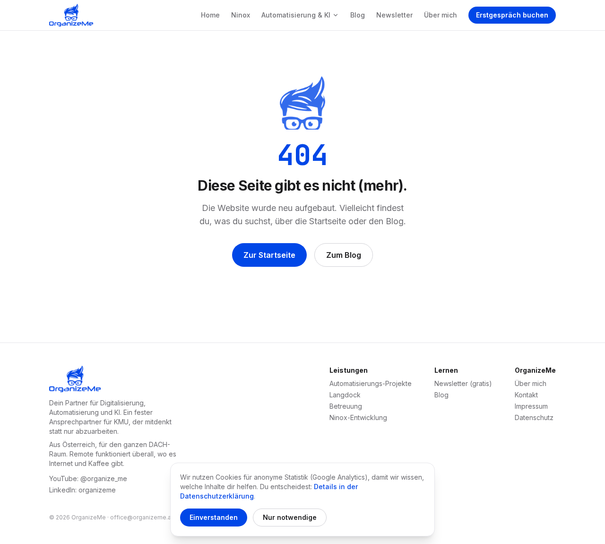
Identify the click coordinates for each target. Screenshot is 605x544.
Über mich (440, 15)
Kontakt (526, 395)
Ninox (240, 15)
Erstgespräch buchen (512, 15)
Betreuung (345, 406)
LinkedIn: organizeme (82, 490)
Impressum (531, 406)
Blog (357, 15)
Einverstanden (214, 517)
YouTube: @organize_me (88, 478)
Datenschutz (534, 417)
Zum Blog (343, 255)
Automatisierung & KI (295, 15)
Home (210, 15)
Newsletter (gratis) (463, 383)
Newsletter (394, 15)
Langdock (345, 395)
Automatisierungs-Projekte (370, 383)
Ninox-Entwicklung (358, 417)
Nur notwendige (290, 517)
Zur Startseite (269, 255)
